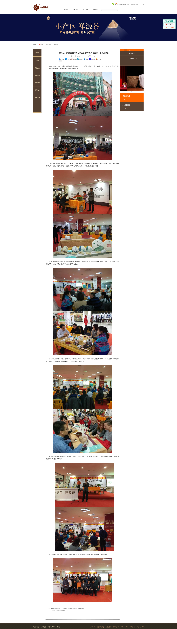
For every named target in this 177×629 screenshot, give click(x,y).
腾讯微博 (81, 59)
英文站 (142, 4)
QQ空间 (69, 59)
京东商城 (125, 4)
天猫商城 (119, 4)
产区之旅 (86, 9)
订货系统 (130, 4)
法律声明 (47, 627)
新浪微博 (75, 59)
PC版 (138, 627)
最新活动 (37, 97)
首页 (42, 44)
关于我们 (65, 9)
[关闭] (169, 23)
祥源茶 (37, 60)
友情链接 (58, 627)
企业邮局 (41, 627)
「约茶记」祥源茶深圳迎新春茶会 (59, 610)
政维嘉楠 (132, 627)
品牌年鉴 (37, 75)
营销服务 (96, 9)
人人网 (87, 59)
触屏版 (142, 627)
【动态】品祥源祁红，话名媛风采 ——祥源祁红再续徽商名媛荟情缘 (67, 608)
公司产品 (76, 9)
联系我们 (136, 4)
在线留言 (126, 106)
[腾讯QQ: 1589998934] (169, 25)
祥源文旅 (37, 68)
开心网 (99, 59)
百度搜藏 (93, 59)
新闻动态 (56, 44)
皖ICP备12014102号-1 (118, 627)
